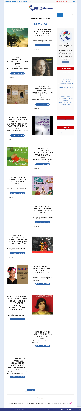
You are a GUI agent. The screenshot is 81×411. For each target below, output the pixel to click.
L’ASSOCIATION (11, 14)
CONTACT (29, 1)
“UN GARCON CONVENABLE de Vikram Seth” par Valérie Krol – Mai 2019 (42, 90)
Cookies (54, 403)
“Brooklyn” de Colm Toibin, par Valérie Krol (42, 334)
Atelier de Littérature (66, 81)
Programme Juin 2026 (36, 14)
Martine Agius (37, 49)
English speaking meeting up (66, 94)
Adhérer (47, 18)
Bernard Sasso (12, 77)
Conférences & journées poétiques (65, 89)
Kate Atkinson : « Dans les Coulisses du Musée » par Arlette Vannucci (17, 363)
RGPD (49, 403)
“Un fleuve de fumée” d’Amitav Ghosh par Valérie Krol (17, 180)
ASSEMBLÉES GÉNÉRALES (22, 1)
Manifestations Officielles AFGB (66, 102)
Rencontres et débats (66, 104)
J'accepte (62, 409)
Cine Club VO (65, 85)
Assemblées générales (66, 79)
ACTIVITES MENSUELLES (49, 14)
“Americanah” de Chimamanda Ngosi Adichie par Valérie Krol (42, 269)
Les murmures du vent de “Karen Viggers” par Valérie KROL (42, 32)
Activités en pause (36, 18)
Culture (59, 14)
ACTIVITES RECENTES (22, 14)
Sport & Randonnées (66, 111)
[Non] (79, 409)
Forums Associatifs (62, 98)
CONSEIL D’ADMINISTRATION (11, 1)
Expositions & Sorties (65, 96)
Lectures (66, 100)
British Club (70, 83)
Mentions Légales (43, 403)
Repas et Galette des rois (65, 106)
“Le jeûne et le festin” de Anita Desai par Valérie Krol (42, 209)
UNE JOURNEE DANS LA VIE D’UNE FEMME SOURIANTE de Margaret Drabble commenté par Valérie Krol (17, 303)
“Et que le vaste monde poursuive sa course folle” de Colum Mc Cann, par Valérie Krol (17, 121)
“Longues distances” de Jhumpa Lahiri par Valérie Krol (42, 151)
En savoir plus (68, 409)
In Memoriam (71, 98)
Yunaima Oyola (66, 403)
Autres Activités (69, 14)
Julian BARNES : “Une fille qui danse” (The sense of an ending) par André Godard (17, 239)
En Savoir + (65, 61)
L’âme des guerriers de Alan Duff (17, 62)
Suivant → (32, 390)
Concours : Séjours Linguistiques (66, 87)
